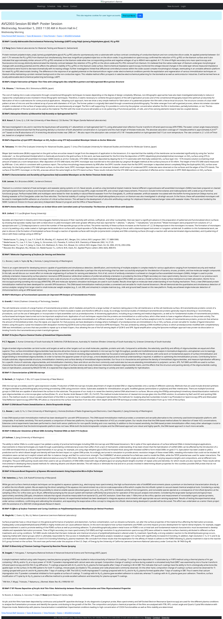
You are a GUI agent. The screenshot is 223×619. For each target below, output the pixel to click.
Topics (59, 36)
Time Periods (49, 36)
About (65, 6)
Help (59, 6)
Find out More (129, 15)
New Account (173, 6)
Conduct (156, 617)
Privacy (148, 617)
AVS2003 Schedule (72, 36)
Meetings (41, 6)
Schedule (51, 6)
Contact (73, 6)
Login (183, 6)
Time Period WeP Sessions (13, 36)
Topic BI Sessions (33, 36)
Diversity (165, 617)
